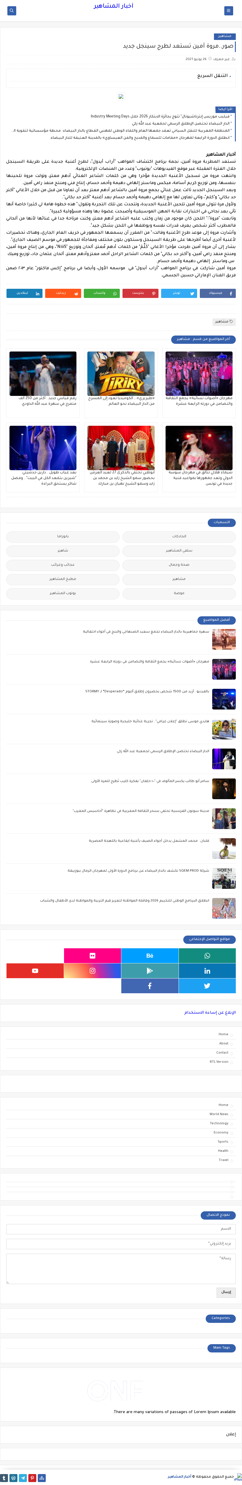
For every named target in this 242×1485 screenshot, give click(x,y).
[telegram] (23, 1478)
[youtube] (35, 970)
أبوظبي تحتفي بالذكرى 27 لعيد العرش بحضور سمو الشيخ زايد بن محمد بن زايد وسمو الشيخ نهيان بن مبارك (122, 478)
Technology (219, 1124)
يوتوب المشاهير (63, 594)
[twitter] (207, 985)
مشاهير (224, 36)
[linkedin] (207, 970)
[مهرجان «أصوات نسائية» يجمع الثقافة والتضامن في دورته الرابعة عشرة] (199, 374)
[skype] (35, 955)
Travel (223, 1160)
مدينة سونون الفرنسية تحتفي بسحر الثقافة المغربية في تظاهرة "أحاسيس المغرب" (141, 811)
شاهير (63, 551)
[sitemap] (42, 1478)
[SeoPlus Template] (238, 1477)
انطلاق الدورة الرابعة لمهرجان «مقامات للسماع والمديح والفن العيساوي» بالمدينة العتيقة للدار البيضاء (140, 138)
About (223, 1044)
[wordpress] (13, 1478)
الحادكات (179, 537)
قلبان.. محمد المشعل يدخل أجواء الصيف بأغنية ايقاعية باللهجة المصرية (149, 841)
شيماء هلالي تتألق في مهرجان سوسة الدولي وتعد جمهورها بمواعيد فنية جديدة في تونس (201, 478)
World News (219, 1114)
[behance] (150, 955)
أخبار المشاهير (113, 7)
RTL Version (219, 1062)
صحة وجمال (179, 565)
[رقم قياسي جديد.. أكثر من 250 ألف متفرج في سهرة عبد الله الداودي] (42, 374)
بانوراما (63, 537)
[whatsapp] (207, 955)
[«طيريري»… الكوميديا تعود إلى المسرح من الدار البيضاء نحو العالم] (120, 374)
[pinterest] (32, 1478)
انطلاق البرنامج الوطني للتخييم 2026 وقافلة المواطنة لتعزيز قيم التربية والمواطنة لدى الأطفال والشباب (124, 901)
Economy (221, 1133)
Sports (223, 1142)
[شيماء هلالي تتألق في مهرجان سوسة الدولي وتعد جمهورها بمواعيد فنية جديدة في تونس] (199, 448)
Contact (222, 1053)
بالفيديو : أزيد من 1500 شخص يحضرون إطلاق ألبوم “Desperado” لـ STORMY (147, 692)
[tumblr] (4, 1478)
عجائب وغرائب (63, 565)
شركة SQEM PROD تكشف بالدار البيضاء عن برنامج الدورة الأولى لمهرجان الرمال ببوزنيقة (138, 871)
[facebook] (150, 985)
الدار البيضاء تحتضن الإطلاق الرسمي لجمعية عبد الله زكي (181, 124)
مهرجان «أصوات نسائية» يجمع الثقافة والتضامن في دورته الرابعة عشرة (149, 662)
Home (223, 1034)
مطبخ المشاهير (63, 579)
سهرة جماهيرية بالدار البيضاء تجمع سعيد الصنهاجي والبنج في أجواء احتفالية (146, 632)
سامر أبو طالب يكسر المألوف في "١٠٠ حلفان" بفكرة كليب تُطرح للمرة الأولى (150, 781)
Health (223, 1151)
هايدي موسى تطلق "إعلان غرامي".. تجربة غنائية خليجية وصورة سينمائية (150, 722)
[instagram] (92, 970)
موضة (179, 594)
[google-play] (150, 970)
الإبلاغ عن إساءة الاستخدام (210, 1013)
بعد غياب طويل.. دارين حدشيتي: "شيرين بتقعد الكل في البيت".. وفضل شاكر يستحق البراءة (43, 478)
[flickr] (92, 955)
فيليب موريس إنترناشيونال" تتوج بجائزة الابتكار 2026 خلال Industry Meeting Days (160, 117)
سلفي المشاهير (179, 551)
